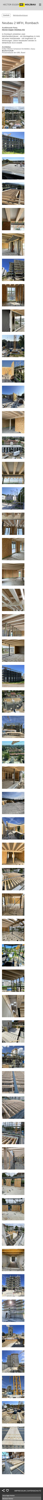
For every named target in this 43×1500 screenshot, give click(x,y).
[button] (13, 67)
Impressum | (20, 1491)
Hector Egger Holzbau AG (13, 30)
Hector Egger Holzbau (9, 1495)
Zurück (6, 15)
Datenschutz (34, 1491)
